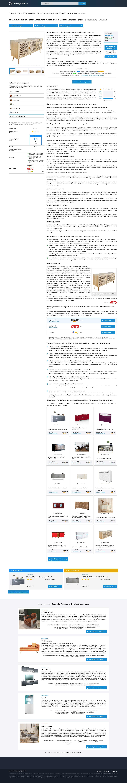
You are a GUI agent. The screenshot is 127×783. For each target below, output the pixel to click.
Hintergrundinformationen (64, 51)
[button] (21, 25)
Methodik (10, 140)
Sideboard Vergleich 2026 (58, 55)
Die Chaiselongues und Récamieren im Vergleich (52, 655)
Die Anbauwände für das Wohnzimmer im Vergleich (58, 683)
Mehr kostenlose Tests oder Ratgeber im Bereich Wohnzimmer (63, 604)
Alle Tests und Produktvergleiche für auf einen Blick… (63, 753)
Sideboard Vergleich (97, 19)
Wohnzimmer (44, 609)
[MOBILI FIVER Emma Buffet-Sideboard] (72, 581)
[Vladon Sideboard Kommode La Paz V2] (17, 581)
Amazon (51, 311)
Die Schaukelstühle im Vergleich (50, 740)
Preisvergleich (81, 53)
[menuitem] (9, 13)
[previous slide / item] (10, 49)
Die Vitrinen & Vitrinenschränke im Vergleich (57, 710)
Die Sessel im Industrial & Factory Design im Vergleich (57, 624)
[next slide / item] (43, 49)
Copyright (11, 771)
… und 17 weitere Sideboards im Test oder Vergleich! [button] (92, 75)
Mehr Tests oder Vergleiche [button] (17, 116)
